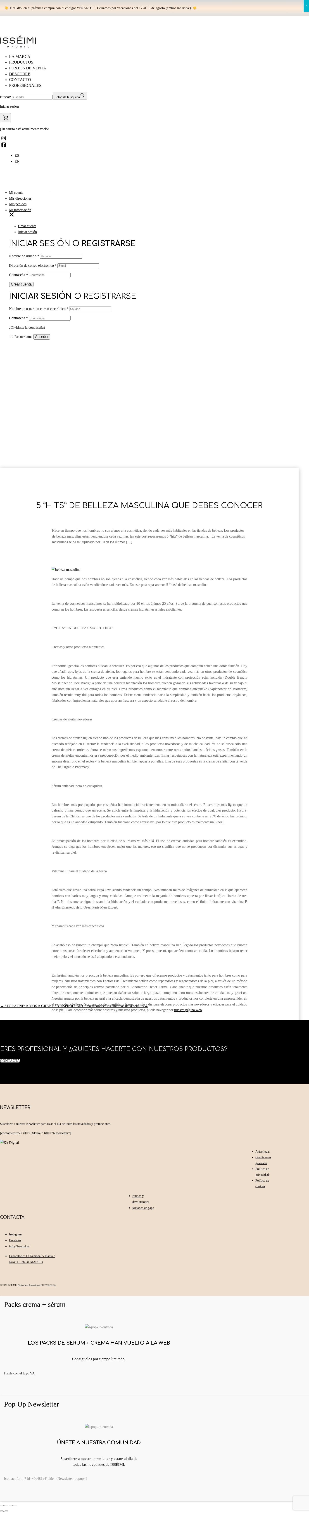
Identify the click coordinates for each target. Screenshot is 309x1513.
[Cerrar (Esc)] (2, 1505)
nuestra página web (188, 1010)
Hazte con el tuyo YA (19, 1373)
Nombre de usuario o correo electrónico (38, 309)
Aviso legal (262, 1151)
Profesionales (25, 85)
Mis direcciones (20, 198)
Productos (21, 62)
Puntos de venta (27, 68)
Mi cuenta (16, 192)
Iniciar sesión (27, 232)
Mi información (20, 210)
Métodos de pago (143, 1208)
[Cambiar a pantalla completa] (11, 1505)
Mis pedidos (17, 204)
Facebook (15, 1240)
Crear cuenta (27, 226)
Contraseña (18, 275)
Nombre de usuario (24, 256)
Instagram (15, 1234)
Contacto (20, 79)
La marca (19, 56)
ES (17, 155)
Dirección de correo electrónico (33, 265)
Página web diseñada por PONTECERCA (37, 1285)
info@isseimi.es (19, 1246)
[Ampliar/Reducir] (15, 1505)
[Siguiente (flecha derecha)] (6, 1511)
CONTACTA (10, 1060)
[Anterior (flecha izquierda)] (2, 1511)
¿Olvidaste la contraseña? (27, 327)
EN (17, 161)
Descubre (19, 74)
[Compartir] (6, 1505)
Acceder (41, 337)
